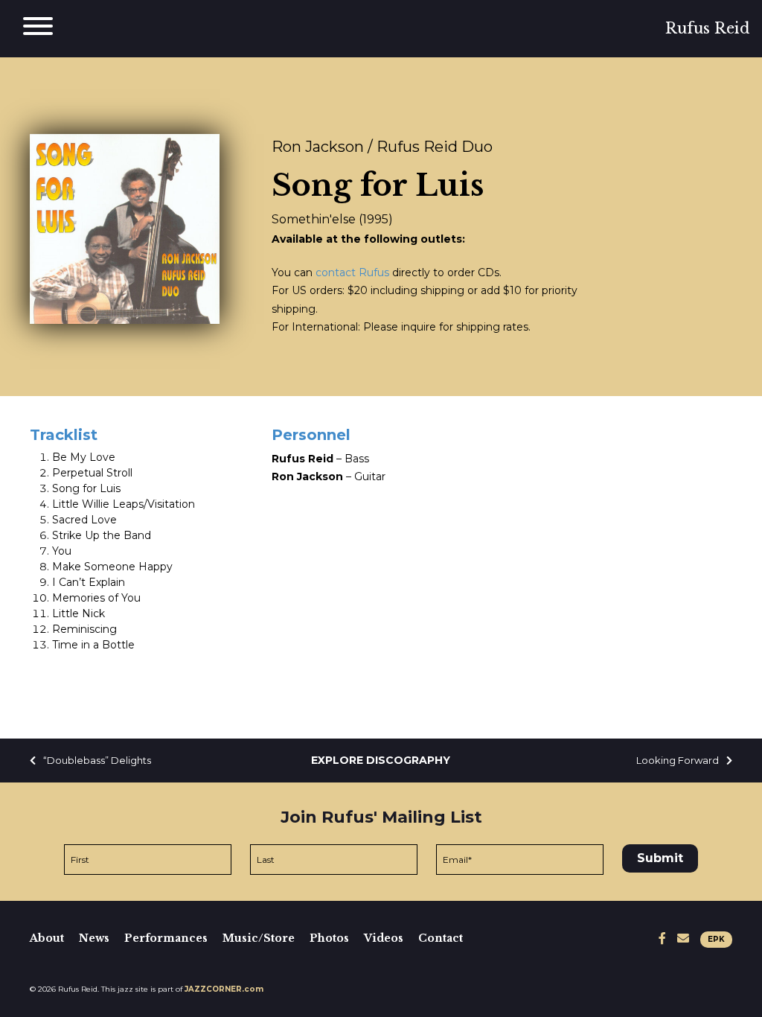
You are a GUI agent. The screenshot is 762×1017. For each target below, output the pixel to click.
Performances (166, 938)
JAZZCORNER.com (224, 989)
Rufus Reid (707, 28)
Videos (383, 938)
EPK (716, 939)
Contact (440, 938)
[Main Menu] (38, 28)
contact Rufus (352, 272)
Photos (329, 938)
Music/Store (258, 938)
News (94, 938)
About (47, 938)
